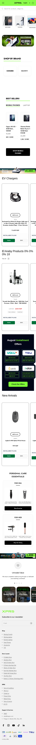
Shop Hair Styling (18, 542)
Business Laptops (8, 640)
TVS (5, 648)
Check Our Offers (18, 384)
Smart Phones (7, 642)
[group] (18, 170)
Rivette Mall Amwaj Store (10, 673)
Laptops (27, 105)
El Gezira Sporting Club (10, 665)
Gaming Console (8, 634)
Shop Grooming (18, 508)
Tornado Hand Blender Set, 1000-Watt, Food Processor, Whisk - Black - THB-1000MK (15, 302)
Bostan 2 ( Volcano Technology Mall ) (13, 678)
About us (6, 691)
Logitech (15, 438)
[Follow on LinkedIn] (23, 725)
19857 (5, 714)
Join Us (5, 704)
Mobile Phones (13, 105)
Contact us (6, 693)
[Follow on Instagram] (8, 725)
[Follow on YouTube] (13, 725)
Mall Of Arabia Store (9, 662)
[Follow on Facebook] (3, 725)
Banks (9, 240)
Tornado (15, 299)
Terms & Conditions (9, 688)
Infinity (15, 219)
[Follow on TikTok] (18, 725)
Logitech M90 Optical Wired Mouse (15, 441)
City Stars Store (8, 676)
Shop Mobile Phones (18, 152)
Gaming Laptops (8, 637)
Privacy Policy (7, 696)
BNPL (21, 240)
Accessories (7, 645)
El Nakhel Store (8, 657)
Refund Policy (7, 699)
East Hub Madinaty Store (10, 670)
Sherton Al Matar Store (10, 668)
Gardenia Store (8, 660)
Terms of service (8, 701)
